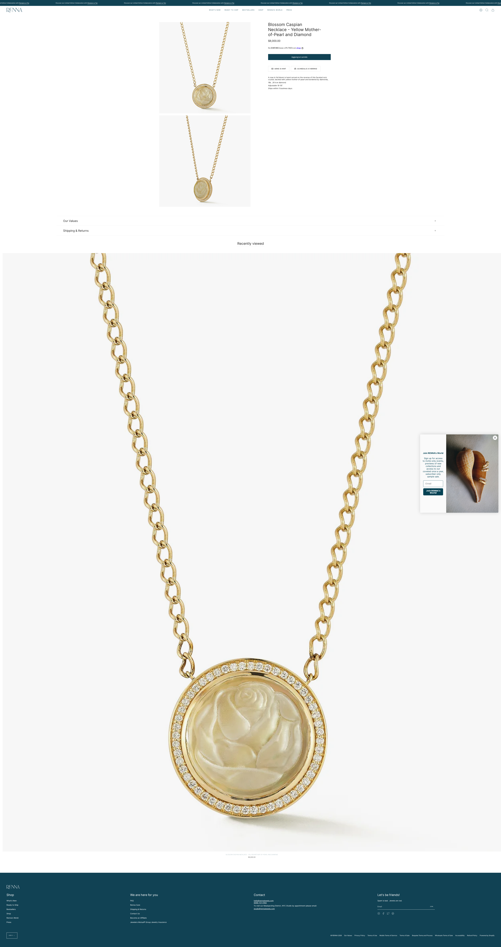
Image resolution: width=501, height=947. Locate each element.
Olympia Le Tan (24, 3)
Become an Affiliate (138, 918)
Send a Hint (280, 69)
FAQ (132, 901)
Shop (9, 914)
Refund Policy (472, 935)
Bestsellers (11, 909)
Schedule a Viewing (307, 69)
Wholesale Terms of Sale (444, 935)
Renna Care (135, 905)
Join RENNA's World (433, 491)
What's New (12, 901)
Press (9, 922)
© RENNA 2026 (336, 935)
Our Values (70, 221)
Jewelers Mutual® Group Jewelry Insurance (148, 922)
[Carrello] (493, 10)
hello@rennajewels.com (264, 901)
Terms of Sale (405, 935)
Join (431, 906)
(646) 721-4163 (260, 903)
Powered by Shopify (487, 935)
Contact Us (135, 914)
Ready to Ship (12, 905)
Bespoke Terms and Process (422, 935)
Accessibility (460, 935)
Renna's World (12, 918)
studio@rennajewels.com (264, 909)
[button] (231, 10)
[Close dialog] (495, 437)
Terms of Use (372, 935)
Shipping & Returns (76, 230)
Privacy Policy (359, 935)
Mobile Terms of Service (388, 935)
